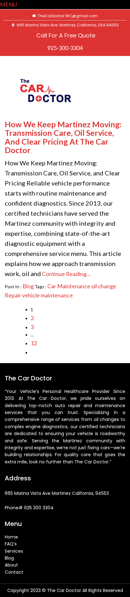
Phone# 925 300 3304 (29, 508)
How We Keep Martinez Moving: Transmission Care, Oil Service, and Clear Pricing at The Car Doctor (63, 137)
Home (11, 537)
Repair (13, 295)
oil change (103, 286)
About (11, 565)
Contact (14, 572)
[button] (8, 4)
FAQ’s (11, 544)
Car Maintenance (68, 286)
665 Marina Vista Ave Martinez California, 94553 (57, 493)
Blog (28, 286)
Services (14, 551)
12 (34, 343)
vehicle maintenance (47, 295)
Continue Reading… (66, 273)
